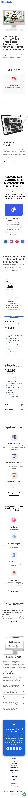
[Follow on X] (11, 748)
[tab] (5, 241)
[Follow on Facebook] (7, 748)
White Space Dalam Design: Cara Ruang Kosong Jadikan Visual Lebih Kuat (13, 612)
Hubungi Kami (14, 591)
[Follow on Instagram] (14, 748)
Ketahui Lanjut (14, 494)
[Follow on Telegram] (20, 748)
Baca (14, 621)
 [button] (25, 2)
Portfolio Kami (8, 162)
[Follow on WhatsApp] (17, 748)
